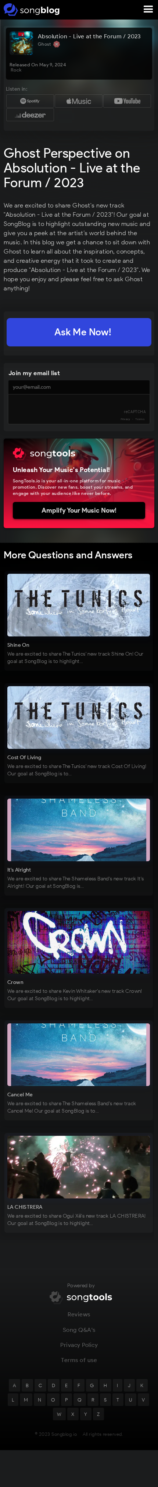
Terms (140, 419)
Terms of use (79, 1360)
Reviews (79, 1314)
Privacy (125, 419)
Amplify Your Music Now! (79, 510)
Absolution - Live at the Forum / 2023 (89, 36)
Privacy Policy (79, 1344)
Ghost (45, 44)
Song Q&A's (79, 1329)
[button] (148, 9)
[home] (30, 9)
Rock (16, 70)
